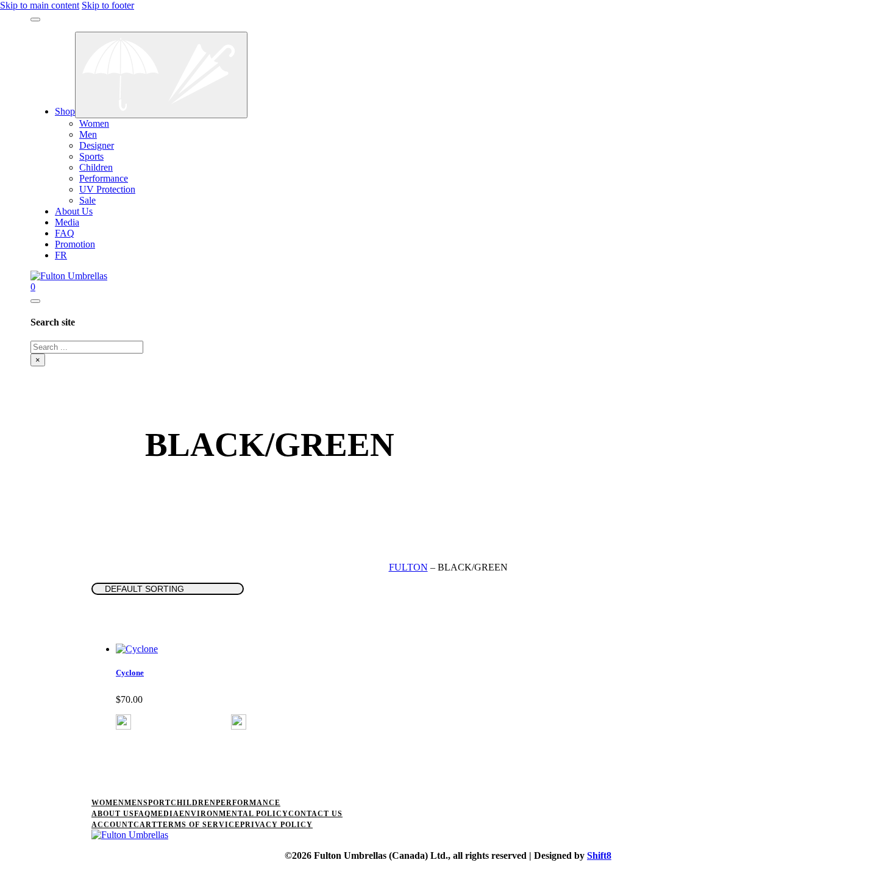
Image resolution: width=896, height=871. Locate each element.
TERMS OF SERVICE (198, 824)
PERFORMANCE (248, 802)
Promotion (75, 244)
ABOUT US (112, 813)
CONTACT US (315, 813)
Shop (65, 111)
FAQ (64, 233)
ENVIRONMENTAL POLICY (233, 813)
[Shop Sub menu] (161, 75)
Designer (96, 145)
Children (96, 167)
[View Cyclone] (137, 649)
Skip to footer (108, 5)
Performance (103, 178)
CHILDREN (193, 802)
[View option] (123, 726)
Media (67, 222)
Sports (91, 156)
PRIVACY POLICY (276, 824)
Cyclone (130, 672)
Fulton (408, 567)
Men (88, 134)
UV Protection (107, 189)
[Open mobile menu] (35, 19)
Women (94, 123)
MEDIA (165, 813)
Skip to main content (39, 5)
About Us (74, 211)
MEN (133, 802)
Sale (87, 200)
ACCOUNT (112, 824)
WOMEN (107, 802)
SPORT (157, 802)
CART (145, 824)
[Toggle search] (35, 301)
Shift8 (599, 855)
